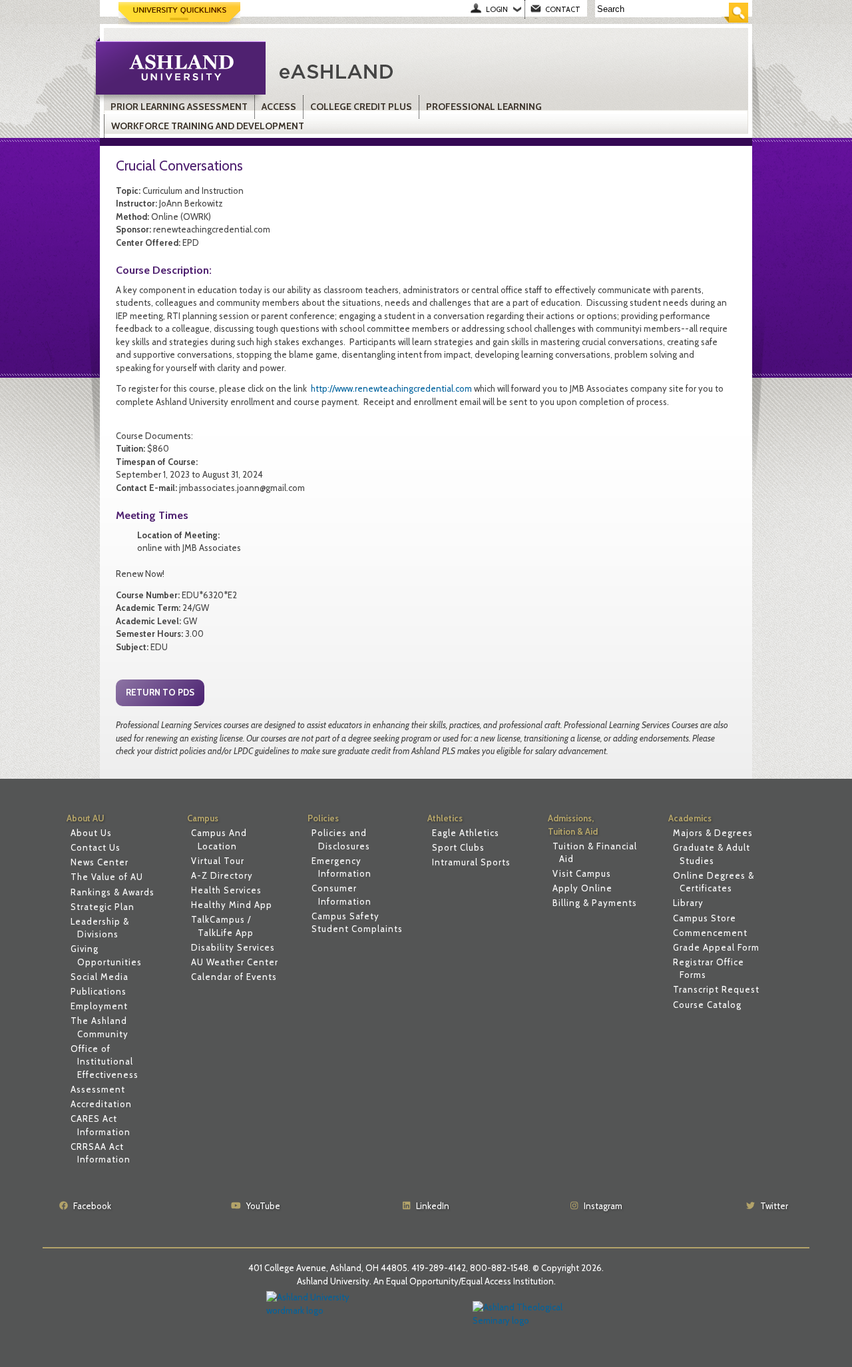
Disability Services (233, 947)
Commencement (710, 932)
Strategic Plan (102, 906)
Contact (562, 9)
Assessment (98, 1089)
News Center (99, 862)
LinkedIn (432, 1205)
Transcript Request (716, 989)
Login (497, 9)
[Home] (428, 70)
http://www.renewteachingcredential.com (390, 388)
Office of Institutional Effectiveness (104, 1061)
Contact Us (95, 847)
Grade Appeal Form (716, 947)
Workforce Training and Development (207, 126)
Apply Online (582, 888)
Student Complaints (357, 928)
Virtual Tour (217, 860)
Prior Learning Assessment (179, 107)
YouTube (263, 1205)
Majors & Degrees (713, 832)
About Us (91, 832)
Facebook (92, 1205)
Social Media (99, 976)
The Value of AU (107, 876)
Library (688, 902)
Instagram (603, 1205)
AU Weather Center (234, 962)
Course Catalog (707, 1004)
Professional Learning (484, 107)
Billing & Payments (594, 902)
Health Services (226, 890)
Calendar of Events (234, 976)
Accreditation (101, 1104)
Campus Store (704, 918)
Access (279, 107)
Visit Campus (581, 873)
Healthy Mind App (231, 904)
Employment (99, 1006)
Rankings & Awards (112, 892)
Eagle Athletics (465, 832)
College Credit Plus (361, 107)
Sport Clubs (458, 847)
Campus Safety (345, 916)
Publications (98, 991)
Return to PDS (160, 692)
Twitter (774, 1205)
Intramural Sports (471, 862)
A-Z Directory (222, 875)
